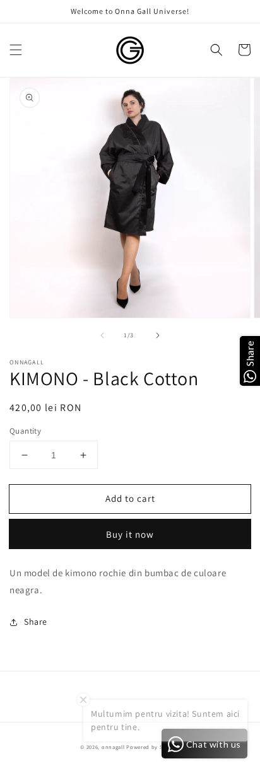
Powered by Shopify (153, 746)
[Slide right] (158, 335)
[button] (16, 50)
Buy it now (130, 534)
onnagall (113, 746)
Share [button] (35, 621)
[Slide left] (102, 335)
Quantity (25, 431)
